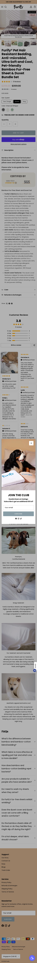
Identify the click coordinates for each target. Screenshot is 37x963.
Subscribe (18, 514)
